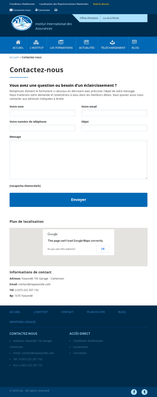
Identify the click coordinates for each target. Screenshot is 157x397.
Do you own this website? (61, 249)
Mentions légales (23, 322)
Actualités (87, 47)
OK (103, 248)
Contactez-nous (22, 10)
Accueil (18, 47)
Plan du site (96, 312)
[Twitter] (144, 392)
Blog (135, 47)
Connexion (43, 10)
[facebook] (134, 392)
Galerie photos (101, 4)
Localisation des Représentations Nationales (63, 4)
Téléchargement (113, 47)
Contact (67, 312)
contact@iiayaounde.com (38, 353)
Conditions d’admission (22, 4)
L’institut (37, 47)
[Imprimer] (56, 10)
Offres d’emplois (89, 18)
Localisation (80, 347)
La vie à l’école (111, 18)
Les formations (61, 47)
